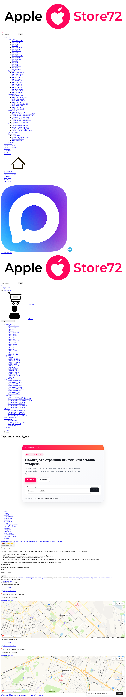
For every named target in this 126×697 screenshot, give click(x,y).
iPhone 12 (15, 67)
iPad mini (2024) (17, 84)
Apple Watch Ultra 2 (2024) (20, 104)
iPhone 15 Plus (16, 59)
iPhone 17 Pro (16, 42)
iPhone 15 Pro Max (17, 56)
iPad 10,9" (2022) (17, 86)
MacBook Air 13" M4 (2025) (20, 125)
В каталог (30, 479)
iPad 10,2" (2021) (17, 87)
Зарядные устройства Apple (20, 137)
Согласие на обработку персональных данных (47, 541)
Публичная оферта (27, 541)
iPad (5, 511)
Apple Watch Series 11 (18, 95)
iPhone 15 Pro (16, 57)
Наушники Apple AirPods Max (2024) (23, 114)
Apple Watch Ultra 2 (18, 109)
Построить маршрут (7, 600)
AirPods (6, 515)
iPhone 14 (15, 62)
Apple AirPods (12, 110)
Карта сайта (8, 533)
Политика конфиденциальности (11, 541)
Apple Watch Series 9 (18, 105)
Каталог (7, 37)
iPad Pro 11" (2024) (17, 82)
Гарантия (7, 149)
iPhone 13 (15, 64)
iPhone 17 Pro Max (17, 41)
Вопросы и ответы (10, 145)
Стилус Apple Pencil (18, 139)
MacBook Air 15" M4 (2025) (20, 127)
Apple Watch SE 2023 (18, 107)
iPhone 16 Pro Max (17, 47)
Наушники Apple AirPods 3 (20, 119)
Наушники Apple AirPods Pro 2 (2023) (23, 115)
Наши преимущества (11, 525)
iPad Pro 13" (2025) (18, 72)
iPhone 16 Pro (16, 49)
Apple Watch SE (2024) (19, 102)
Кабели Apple (16, 135)
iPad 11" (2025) (16, 79)
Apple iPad (11, 71)
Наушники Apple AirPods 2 (20, 122)
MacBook (11, 124)
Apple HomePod (17, 140)
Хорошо (119, 693)
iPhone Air (15, 44)
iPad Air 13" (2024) (17, 90)
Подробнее (104, 693)
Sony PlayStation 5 (13, 132)
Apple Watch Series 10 (18, 100)
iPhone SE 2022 (16, 69)
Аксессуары (12, 134)
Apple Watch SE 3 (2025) (19, 97)
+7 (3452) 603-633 (6, 253)
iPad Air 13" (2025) (17, 76)
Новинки (11, 142)
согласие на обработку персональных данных (32, 578)
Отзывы (7, 152)
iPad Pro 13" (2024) (18, 81)
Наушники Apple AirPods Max (21, 120)
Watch (6, 513)
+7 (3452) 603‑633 (8, 587)
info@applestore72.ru (9, 591)
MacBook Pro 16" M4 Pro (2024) (22, 130)
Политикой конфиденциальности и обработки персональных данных (90, 578)
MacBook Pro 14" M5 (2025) (20, 129)
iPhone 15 (15, 61)
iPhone (47, 498)
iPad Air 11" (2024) (17, 89)
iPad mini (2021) (17, 92)
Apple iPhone (12, 39)
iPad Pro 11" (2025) (17, 74)
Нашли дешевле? (9, 535)
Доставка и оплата (10, 147)
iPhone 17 (15, 46)
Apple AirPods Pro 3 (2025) (20, 112)
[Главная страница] (18, 169)
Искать (94, 490)
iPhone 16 (15, 52)
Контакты (7, 154)
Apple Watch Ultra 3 (18, 99)
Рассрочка (7, 150)
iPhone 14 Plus (16, 66)
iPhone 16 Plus (16, 51)
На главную (44, 479)
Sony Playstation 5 (9, 516)
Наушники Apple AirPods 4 (20, 117)
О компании (8, 144)
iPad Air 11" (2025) (17, 77)
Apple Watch (12, 94)
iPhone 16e (15, 54)
